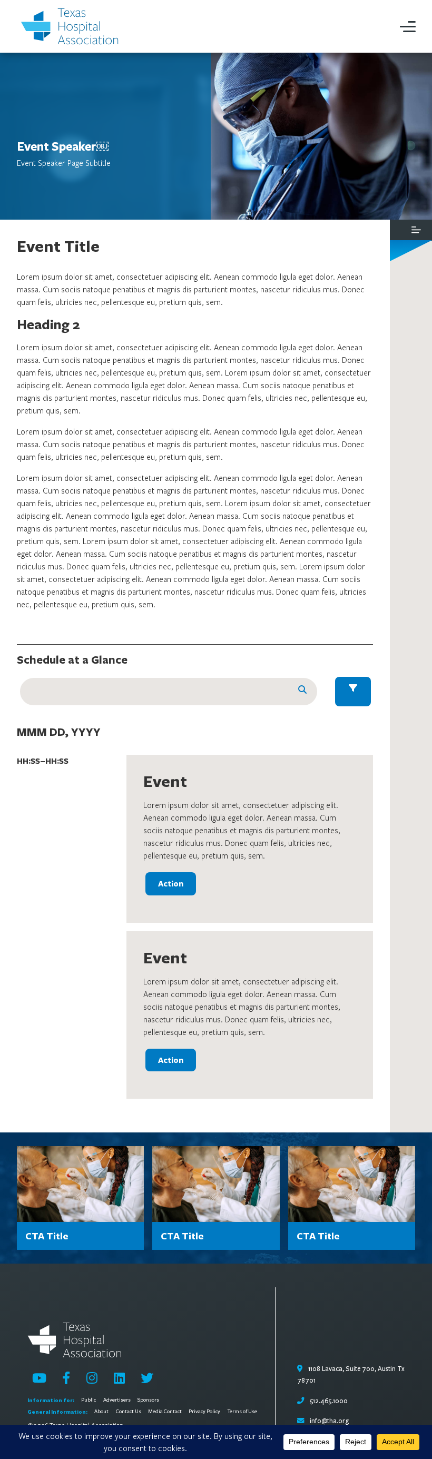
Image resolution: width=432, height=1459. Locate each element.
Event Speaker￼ (63, 146)
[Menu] (408, 26)
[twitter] (147, 1377)
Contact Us (128, 1411)
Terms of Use (242, 1411)
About (101, 1411)
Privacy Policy (204, 1411)
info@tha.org (329, 1421)
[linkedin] (119, 1377)
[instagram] (92, 1377)
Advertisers (117, 1400)
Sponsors (148, 1400)
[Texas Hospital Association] (71, 26)
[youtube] (39, 1377)
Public (88, 1400)
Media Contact (165, 1411)
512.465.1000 (328, 1401)
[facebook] (66, 1377)
